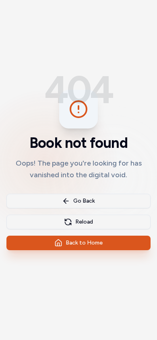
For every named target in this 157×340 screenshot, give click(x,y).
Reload (84, 221)
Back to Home (84, 242)
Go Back (84, 200)
